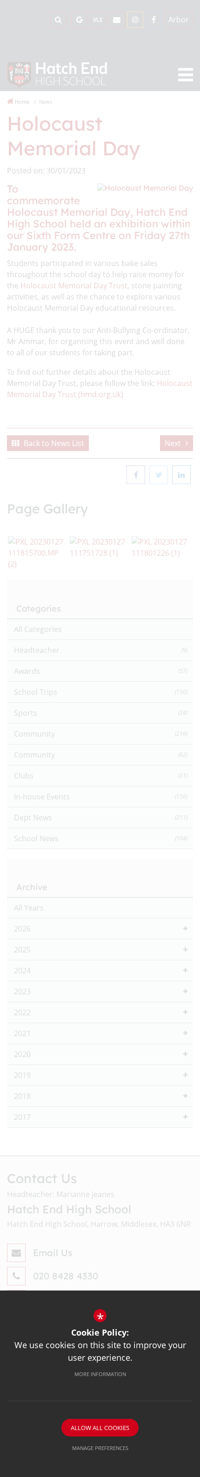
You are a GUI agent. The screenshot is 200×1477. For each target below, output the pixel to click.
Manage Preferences (100, 1447)
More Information (100, 1374)
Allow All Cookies (100, 1428)
